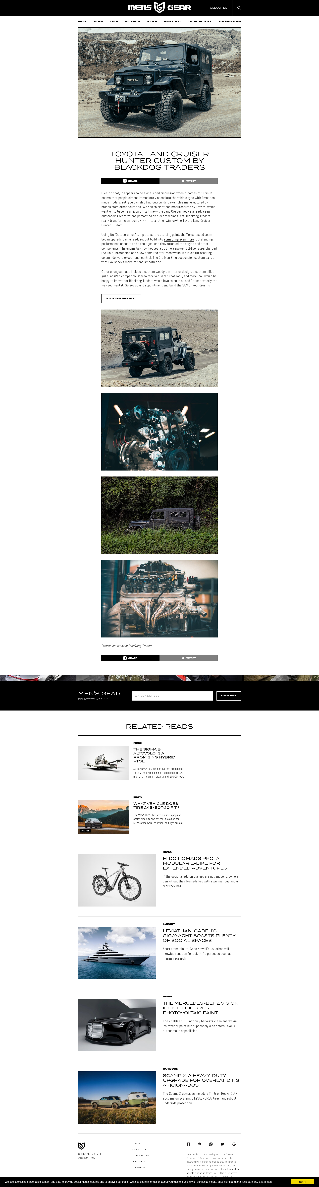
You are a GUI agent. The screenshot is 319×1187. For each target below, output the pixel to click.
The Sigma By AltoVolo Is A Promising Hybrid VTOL (154, 755)
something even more (179, 239)
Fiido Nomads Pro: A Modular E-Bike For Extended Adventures (195, 863)
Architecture (199, 21)
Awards (139, 1167)
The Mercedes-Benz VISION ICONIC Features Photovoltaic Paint (200, 1008)
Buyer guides (229, 21)
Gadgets (132, 21)
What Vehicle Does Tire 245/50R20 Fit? (156, 805)
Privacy (138, 1161)
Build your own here (121, 298)
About (137, 1144)
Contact (139, 1149)
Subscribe (228, 695)
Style (152, 21)
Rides (98, 21)
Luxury (169, 924)
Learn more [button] (265, 1181)
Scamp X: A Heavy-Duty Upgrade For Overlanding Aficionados (201, 1081)
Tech (114, 21)
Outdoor (170, 1069)
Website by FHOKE (86, 1157)
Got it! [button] (302, 1182)
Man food (172, 21)
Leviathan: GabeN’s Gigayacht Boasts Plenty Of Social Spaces (199, 936)
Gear (82, 21)
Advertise (140, 1155)
